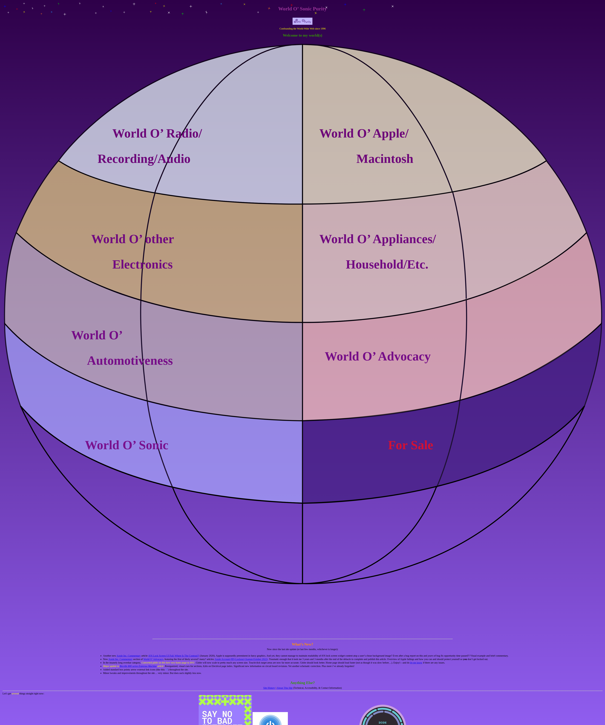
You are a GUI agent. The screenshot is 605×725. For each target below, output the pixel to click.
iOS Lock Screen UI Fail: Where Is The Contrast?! (174, 655)
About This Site (284, 688)
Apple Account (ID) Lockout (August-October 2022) (241, 659)
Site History (269, 688)
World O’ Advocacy (153, 659)
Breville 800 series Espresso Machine (138, 666)
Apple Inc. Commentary (129, 655)
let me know (416, 662)
